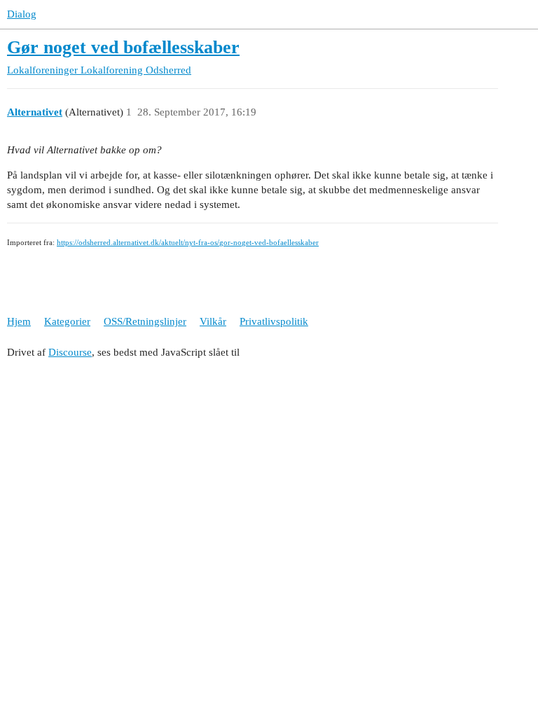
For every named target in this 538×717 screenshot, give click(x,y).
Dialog (21, 14)
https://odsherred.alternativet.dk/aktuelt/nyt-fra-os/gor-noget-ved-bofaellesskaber (188, 242)
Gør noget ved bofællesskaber (123, 47)
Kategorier (67, 321)
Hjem (19, 321)
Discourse (70, 352)
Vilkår (213, 321)
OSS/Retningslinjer (145, 321)
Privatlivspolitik (274, 321)
